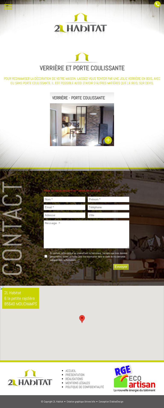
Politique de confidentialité (85, 387)
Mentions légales (78, 383)
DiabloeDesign (116, 401)
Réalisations (74, 379)
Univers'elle (89, 401)
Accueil (71, 371)
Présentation (75, 375)
